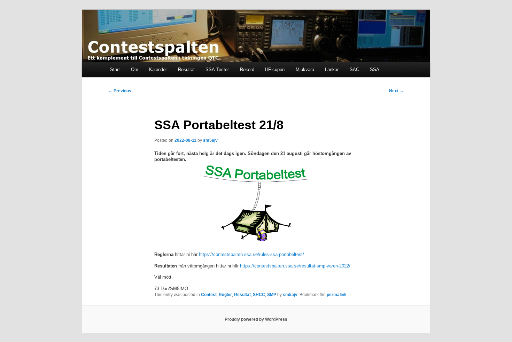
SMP (271, 294)
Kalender (158, 69)
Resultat (186, 69)
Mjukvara (305, 69)
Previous (119, 90)
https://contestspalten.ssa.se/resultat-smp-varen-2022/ (295, 266)
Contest (209, 294)
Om (134, 69)
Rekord (247, 69)
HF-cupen (275, 69)
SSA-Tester (217, 69)
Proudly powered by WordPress (256, 319)
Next (396, 90)
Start (115, 69)
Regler (225, 294)
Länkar (332, 69)
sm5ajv (210, 140)
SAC (354, 69)
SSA (374, 69)
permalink (337, 294)
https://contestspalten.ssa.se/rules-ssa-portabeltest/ (251, 254)
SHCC (259, 294)
